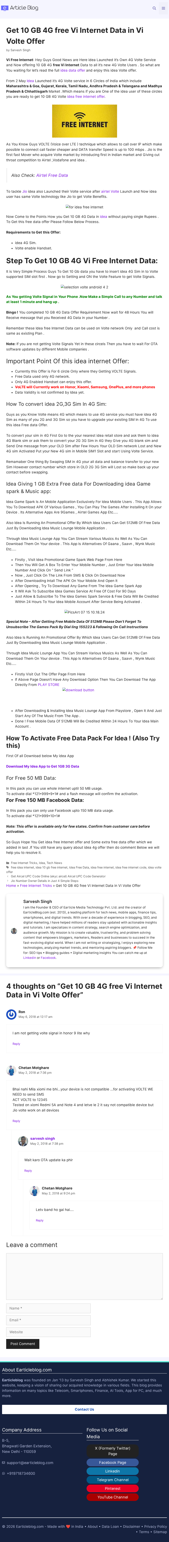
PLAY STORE (48, 685)
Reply (16, 1043)
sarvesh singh (42, 1138)
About (93, 1526)
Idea (30, 81)
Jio (24, 191)
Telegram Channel (113, 1480)
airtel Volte (110, 191)
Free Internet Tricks (24, 863)
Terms (144, 1532)
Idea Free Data (79, 867)
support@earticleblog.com (30, 1463)
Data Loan (110, 1526)
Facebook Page (112, 1462)
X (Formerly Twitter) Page (112, 1451)
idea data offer (72, 70)
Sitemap (160, 1532)
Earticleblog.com (30, 1526)
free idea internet (22, 867)
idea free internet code (130, 867)
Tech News (54, 863)
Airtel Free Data (52, 175)
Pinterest (113, 1488)
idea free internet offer (85, 96)
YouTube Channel (112, 1497)
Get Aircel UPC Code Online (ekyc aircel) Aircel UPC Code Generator (58, 876)
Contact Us (84, 1409)
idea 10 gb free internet (51, 867)
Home (11, 886)
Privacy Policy (155, 1526)
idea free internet (102, 867)
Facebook (48, 958)
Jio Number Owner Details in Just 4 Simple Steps (45, 880)
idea (103, 217)
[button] (154, 8)
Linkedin (29, 958)
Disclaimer (131, 1526)
